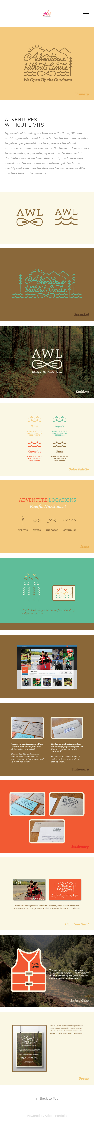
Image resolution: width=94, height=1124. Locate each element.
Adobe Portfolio (56, 1115)
